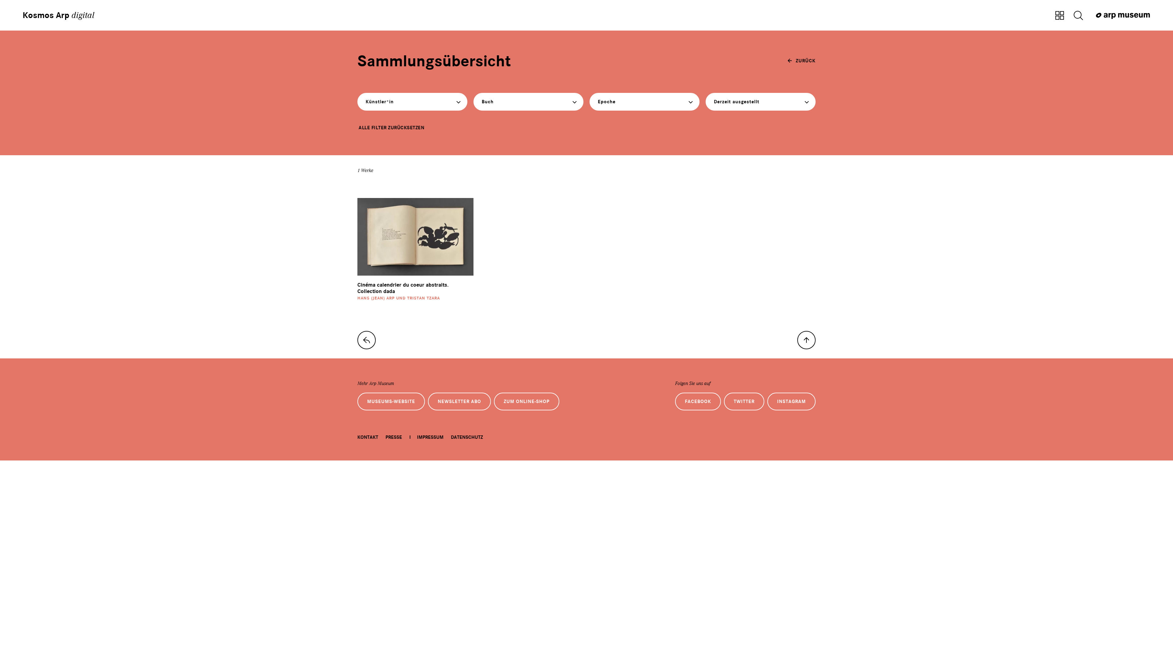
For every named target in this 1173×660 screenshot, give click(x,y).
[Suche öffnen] (1078, 16)
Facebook (698, 401)
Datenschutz (467, 437)
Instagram (791, 401)
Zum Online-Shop (527, 401)
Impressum (430, 437)
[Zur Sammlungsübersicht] (1060, 16)
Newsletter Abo (459, 401)
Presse (394, 437)
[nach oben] (806, 340)
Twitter (744, 401)
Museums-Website (391, 401)
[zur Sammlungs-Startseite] (366, 340)
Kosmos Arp (58, 15)
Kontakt (367, 437)
